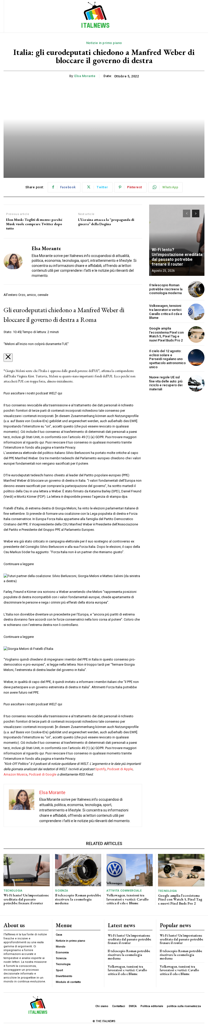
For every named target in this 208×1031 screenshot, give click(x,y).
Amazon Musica (15, 774)
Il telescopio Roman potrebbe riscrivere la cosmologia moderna (165, 289)
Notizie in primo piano (104, 43)
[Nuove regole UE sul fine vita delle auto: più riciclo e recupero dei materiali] (196, 383)
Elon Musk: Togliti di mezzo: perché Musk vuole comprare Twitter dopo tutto (34, 224)
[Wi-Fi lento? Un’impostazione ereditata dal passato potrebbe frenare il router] (176, 240)
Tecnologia (13, 890)
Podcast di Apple (120, 769)
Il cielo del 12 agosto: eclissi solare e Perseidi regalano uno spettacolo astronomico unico (167, 359)
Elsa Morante (84, 76)
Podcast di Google (43, 774)
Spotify (100, 769)
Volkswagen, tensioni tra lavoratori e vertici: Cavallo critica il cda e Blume (165, 312)
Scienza (61, 890)
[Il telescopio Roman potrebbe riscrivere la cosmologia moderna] (196, 289)
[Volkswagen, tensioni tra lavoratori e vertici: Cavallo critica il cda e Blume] (196, 312)
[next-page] (195, 213)
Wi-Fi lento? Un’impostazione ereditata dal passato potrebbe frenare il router (177, 257)
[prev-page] (186, 213)
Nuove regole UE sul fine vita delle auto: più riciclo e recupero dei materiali (165, 383)
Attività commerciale (124, 890)
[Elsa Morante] (16, 261)
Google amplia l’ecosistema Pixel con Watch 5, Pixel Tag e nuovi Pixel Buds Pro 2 (166, 334)
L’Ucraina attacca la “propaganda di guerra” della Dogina (106, 222)
